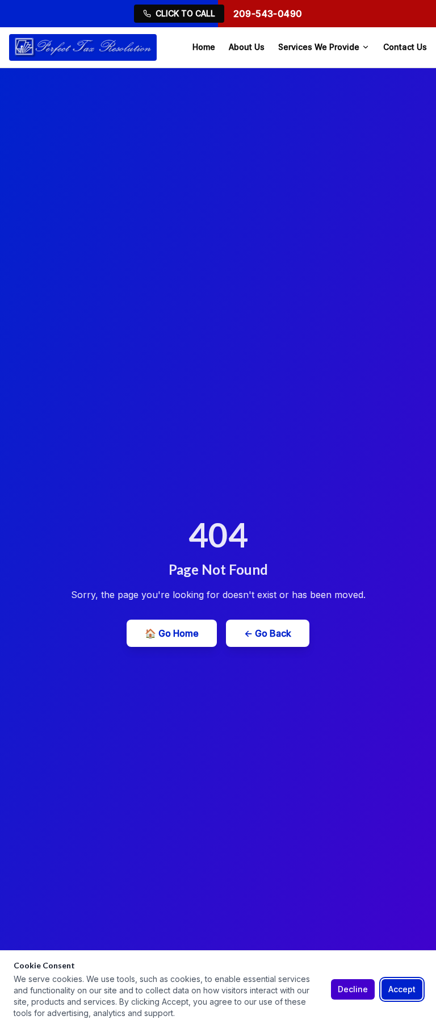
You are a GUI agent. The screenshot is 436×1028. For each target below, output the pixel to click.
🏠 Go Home (172, 633)
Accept (402, 989)
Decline (353, 989)
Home (203, 47)
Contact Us (405, 47)
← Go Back (267, 633)
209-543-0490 (268, 13)
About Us (247, 47)
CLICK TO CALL (185, 13)
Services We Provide (318, 47)
